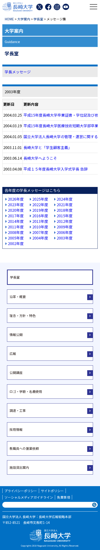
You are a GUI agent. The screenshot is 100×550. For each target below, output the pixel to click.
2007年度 (40, 232)
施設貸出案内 (19, 467)
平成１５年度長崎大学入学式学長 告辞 (55, 169)
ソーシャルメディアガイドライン (28, 497)
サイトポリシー (52, 490)
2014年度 (16, 221)
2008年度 (16, 232)
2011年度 (16, 227)
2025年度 (40, 199)
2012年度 (65, 221)
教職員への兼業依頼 (24, 448)
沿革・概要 (18, 296)
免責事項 (63, 497)
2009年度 (65, 227)
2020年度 (16, 210)
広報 (13, 353)
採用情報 (16, 429)
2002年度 (16, 243)
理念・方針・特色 (23, 315)
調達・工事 (18, 410)
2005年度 (16, 238)
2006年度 (65, 232)
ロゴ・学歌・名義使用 (26, 391)
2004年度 (40, 238)
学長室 (38, 19)
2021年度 (65, 204)
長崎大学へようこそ (40, 158)
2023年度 (16, 204)
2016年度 (40, 215)
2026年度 (16, 199)
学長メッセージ (18, 72)
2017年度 (16, 215)
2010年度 (40, 227)
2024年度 (65, 199)
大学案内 (23, 19)
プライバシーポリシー (20, 490)
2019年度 (40, 210)
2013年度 (40, 221)
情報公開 (16, 334)
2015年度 (65, 215)
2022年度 (40, 204)
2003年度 (65, 238)
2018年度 (65, 210)
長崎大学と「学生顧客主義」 (47, 147)
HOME (9, 19)
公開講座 (16, 372)
